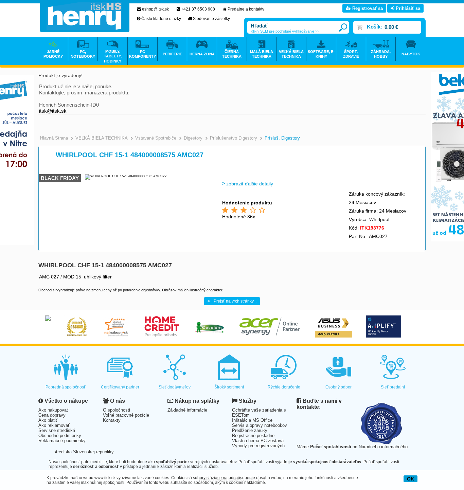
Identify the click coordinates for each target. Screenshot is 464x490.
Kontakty (112, 420)
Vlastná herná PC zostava (258, 440)
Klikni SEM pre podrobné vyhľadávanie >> (285, 31)
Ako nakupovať (53, 410)
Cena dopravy (52, 415)
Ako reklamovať (54, 425)
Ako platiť (47, 420)
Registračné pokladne (253, 435)
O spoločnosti (116, 410)
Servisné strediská (56, 430)
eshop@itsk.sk (155, 9)
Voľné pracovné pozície (126, 415)
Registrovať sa (367, 8)
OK (410, 479)
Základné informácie (187, 410)
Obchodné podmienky (59, 435)
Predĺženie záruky (249, 430)
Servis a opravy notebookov (259, 425)
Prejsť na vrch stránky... (235, 301)
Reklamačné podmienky (62, 440)
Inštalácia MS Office (252, 420)
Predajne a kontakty (246, 9)
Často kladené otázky (161, 18)
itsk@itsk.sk (53, 111)
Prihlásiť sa (407, 8)
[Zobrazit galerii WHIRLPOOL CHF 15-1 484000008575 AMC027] (126, 176)
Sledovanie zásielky (211, 18)
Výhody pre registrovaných (258, 445)
